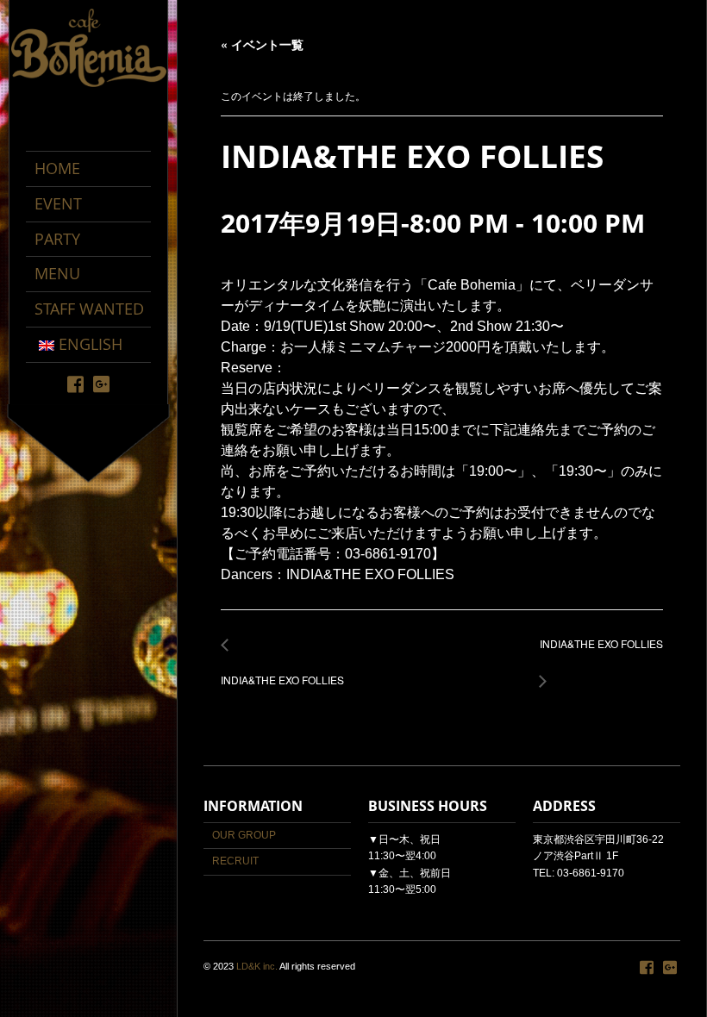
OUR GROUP (244, 835)
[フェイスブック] (75, 383)
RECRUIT (235, 861)
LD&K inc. (257, 966)
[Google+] (101, 383)
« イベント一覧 (262, 44)
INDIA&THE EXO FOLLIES (282, 671)
